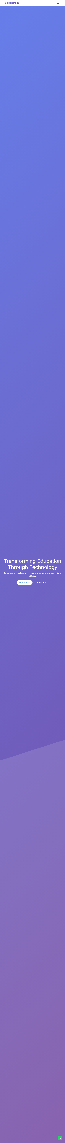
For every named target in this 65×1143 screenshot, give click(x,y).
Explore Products (24, 582)
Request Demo (41, 582)
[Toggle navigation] (58, 2)
